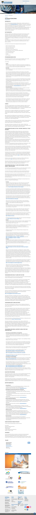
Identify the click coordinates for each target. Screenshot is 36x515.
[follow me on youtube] (28, 507)
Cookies (24, 513)
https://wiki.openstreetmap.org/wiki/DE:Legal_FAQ (14, 366)
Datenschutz (21, 513)
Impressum (18, 513)
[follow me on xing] (25, 510)
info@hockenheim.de (14, 24)
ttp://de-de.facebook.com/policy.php (12, 198)
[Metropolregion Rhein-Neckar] (7, 473)
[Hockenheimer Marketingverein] (22, 482)
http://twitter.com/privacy (10, 215)
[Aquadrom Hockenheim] (22, 487)
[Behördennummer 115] (8, 477)
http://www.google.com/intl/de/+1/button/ (13, 237)
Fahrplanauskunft (8, 445)
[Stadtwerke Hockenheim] (9, 487)
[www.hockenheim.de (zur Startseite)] (6, 2)
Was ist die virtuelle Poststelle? (14, 511)
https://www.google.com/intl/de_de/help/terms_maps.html (15, 352)
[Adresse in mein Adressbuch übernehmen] (29, 444)
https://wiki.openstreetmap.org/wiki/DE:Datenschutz (14, 365)
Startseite (6, 15)
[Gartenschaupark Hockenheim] (19, 477)
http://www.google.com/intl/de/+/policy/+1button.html (15, 236)
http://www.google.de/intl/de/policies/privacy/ (13, 293)
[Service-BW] (10, 492)
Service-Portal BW (13, 506)
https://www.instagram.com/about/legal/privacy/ (14, 262)
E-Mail (12, 500)
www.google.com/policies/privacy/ (11, 355)
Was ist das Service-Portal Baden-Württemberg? (14, 508)
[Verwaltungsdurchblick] (21, 491)
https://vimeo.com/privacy (16, 319)
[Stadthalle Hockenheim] (9, 482)
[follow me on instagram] (30, 507)
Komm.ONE (29, 513)
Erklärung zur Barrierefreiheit (26, 500)
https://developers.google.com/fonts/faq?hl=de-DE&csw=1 (15, 350)
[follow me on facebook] (25, 507)
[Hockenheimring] (24, 473)
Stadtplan (26, 498)
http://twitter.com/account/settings (13, 218)
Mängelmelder (26, 499)
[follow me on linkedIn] (27, 510)
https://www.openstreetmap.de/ (11, 358)
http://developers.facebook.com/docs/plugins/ (16, 186)
